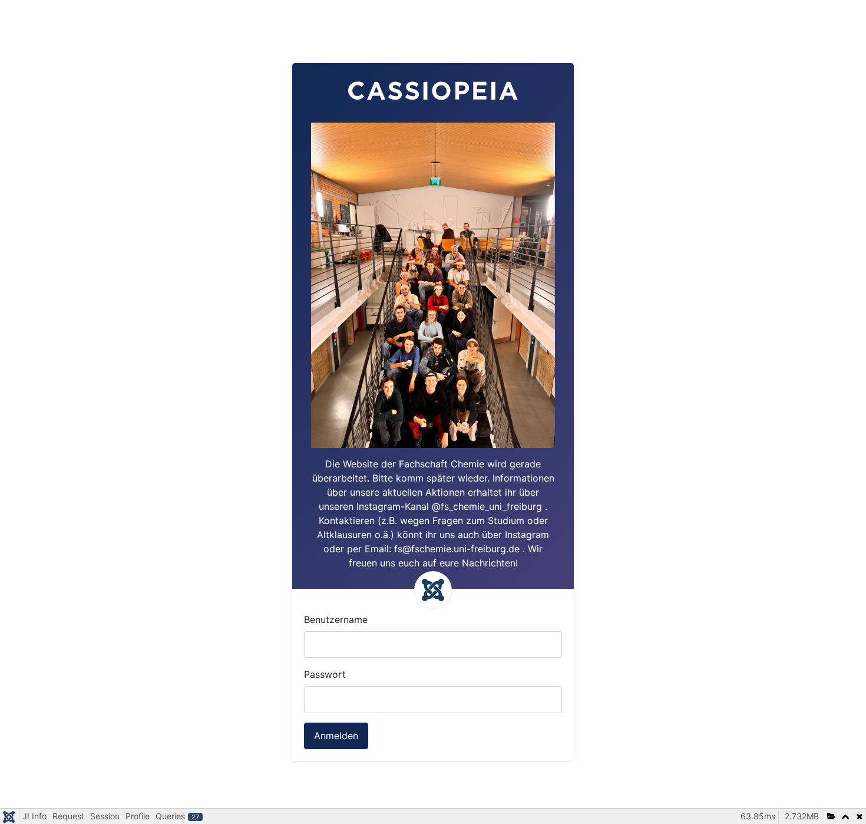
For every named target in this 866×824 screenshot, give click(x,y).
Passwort (325, 674)
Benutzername (336, 619)
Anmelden (336, 735)
